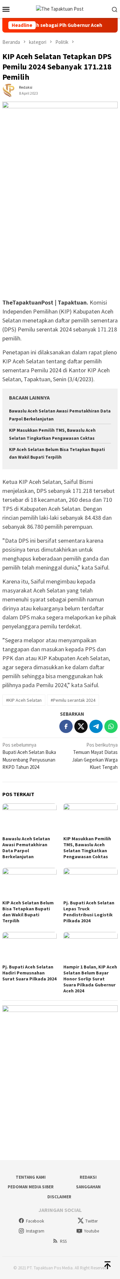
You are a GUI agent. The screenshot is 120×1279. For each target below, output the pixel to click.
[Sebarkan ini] (66, 726)
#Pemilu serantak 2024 (73, 700)
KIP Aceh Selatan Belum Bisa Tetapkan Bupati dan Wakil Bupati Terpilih (28, 912)
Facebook (35, 1221)
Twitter (91, 1221)
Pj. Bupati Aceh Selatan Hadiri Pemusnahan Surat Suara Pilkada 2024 (29, 973)
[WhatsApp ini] (111, 726)
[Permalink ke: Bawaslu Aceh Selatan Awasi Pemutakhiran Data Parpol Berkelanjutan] (29, 818)
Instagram (35, 1231)
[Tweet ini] (81, 726)
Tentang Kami (31, 1177)
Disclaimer (59, 1197)
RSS (63, 1241)
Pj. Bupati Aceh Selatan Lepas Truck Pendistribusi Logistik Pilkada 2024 (88, 912)
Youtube (91, 1231)
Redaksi (88, 1177)
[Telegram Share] (96, 726)
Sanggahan (88, 1187)
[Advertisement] (60, 235)
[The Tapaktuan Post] (60, 8)
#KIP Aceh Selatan (24, 700)
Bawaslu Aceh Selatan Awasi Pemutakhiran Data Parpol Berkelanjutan (26, 848)
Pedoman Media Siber (31, 1187)
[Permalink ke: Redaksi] (9, 90)
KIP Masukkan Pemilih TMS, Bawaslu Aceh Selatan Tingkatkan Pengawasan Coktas (87, 848)
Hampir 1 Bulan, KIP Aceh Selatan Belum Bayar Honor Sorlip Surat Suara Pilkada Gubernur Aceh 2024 (90, 979)
